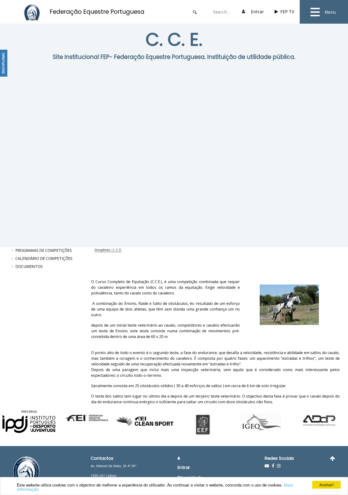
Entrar (257, 11)
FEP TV (287, 11)
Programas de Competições (43, 250)
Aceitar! (326, 484)
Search (195, 12)
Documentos (29, 266)
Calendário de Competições (43, 258)
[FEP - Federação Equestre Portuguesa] (32, 12)
